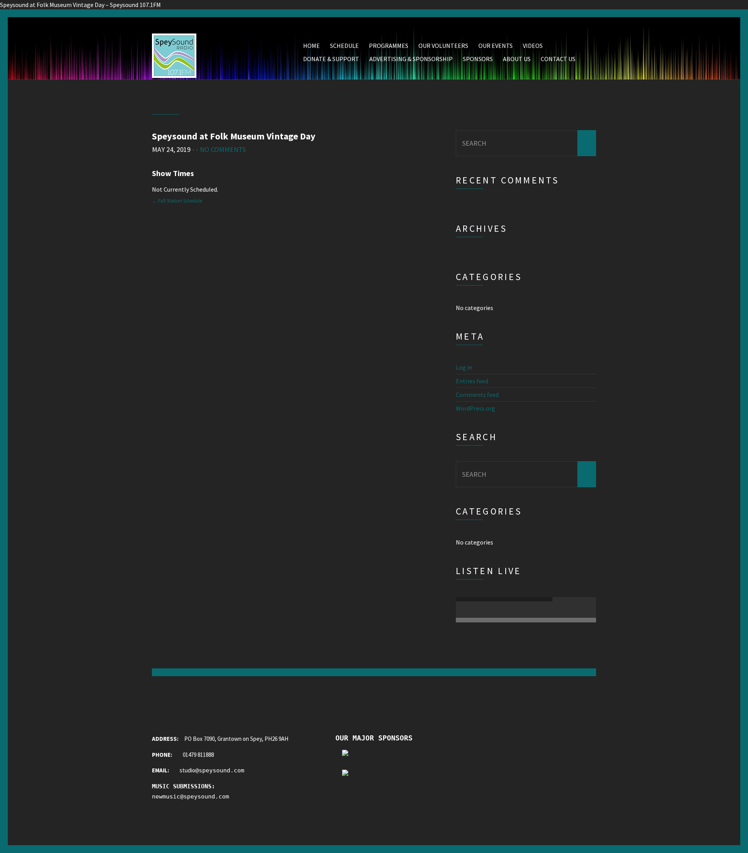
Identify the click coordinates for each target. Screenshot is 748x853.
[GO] (586, 143)
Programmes (388, 45)
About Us (517, 59)
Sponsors (478, 59)
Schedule (344, 45)
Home (311, 45)
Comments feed (477, 394)
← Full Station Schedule (177, 200)
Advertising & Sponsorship (411, 59)
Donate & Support (331, 59)
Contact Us (558, 59)
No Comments (223, 149)
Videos (533, 45)
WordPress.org (475, 408)
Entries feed (472, 381)
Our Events (495, 45)
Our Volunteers (443, 45)
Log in (464, 367)
